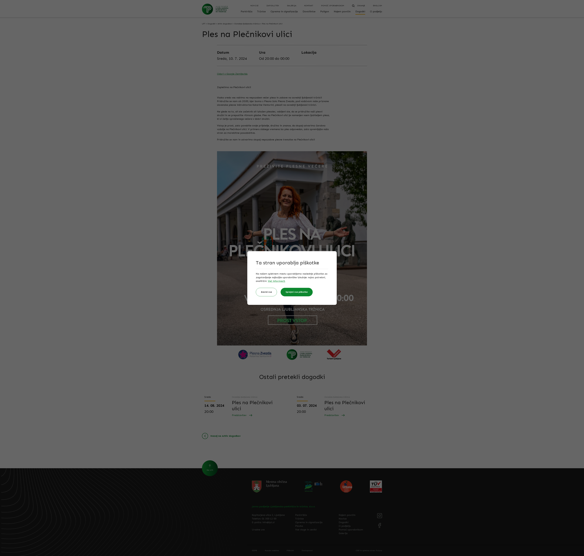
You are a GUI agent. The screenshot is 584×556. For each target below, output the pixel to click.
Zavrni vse (266, 292)
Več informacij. (276, 281)
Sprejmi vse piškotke (297, 292)
